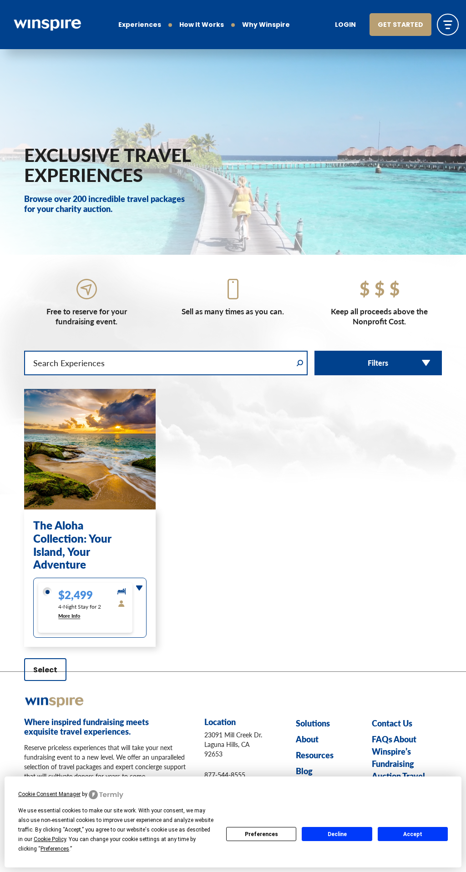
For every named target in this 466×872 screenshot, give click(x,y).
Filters (378, 363)
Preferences (261, 834)
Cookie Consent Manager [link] (49, 794)
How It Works (201, 25)
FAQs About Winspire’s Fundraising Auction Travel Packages (398, 763)
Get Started (400, 25)
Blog (304, 770)
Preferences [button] (55, 849)
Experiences (139, 25)
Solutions (313, 723)
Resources (315, 755)
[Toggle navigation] (448, 24)
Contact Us (392, 723)
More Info (69, 615)
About (307, 739)
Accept (412, 834)
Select (45, 670)
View (90, 489)
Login (345, 25)
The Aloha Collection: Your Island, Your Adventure (72, 544)
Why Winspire (266, 25)
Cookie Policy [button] (50, 839)
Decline (337, 834)
